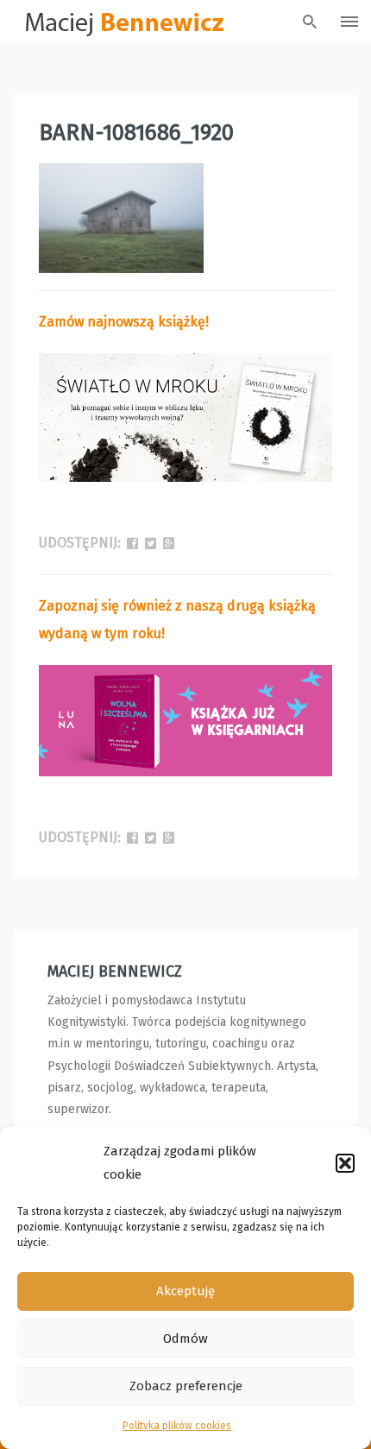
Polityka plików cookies (177, 1426)
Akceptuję (185, 1291)
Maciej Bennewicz (114, 971)
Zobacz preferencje (185, 1386)
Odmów (185, 1338)
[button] (345, 1163)
